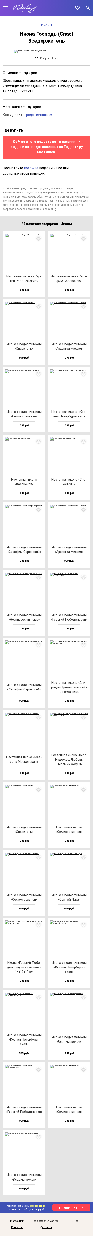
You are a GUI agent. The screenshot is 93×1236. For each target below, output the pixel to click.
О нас (75, 1221)
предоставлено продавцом (36, 188)
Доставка (46, 1227)
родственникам (39, 115)
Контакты (17, 1227)
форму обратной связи (42, 196)
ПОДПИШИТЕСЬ (71, 1208)
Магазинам (17, 1221)
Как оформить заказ (46, 1221)
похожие (31, 168)
